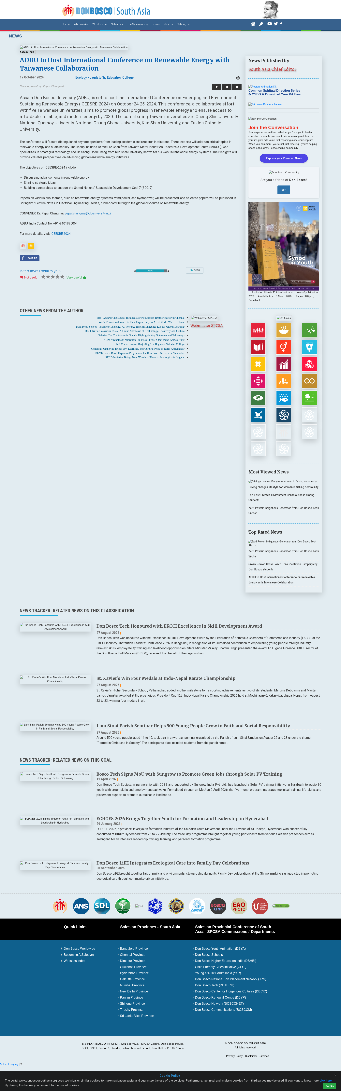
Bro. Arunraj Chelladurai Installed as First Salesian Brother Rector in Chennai (141, 318)
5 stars (62, 276)
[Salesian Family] (122, 906)
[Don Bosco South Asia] (106, 9)
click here (325, 1080)
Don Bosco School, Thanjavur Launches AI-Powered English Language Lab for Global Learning (130, 326)
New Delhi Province (134, 991)
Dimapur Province (132, 960)
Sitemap (264, 1056)
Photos (168, 24)
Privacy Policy (234, 1056)
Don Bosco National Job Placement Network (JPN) (230, 979)
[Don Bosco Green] (280, 906)
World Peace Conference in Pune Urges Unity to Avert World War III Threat (142, 322)
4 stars (57, 276)
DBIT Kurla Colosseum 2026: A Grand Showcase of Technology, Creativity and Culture (135, 331)
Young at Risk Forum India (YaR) (218, 973)
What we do (99, 24)
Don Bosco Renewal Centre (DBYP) (220, 997)
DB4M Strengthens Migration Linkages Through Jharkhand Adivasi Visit (144, 340)
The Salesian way (138, 24)
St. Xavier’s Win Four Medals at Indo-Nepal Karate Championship (165, 678)
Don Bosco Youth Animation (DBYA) (220, 948)
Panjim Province (131, 997)
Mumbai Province (132, 985)
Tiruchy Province (131, 1009)
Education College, (121, 77)
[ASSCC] (155, 906)
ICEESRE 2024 (61, 234)
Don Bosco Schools (209, 954)
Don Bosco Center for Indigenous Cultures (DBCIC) (231, 991)
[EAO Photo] (238, 906)
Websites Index (74, 960)
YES (283, 190)
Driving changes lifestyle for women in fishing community (283, 487)
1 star (43, 276)
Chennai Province (132, 954)
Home (66, 24)
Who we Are (81, 24)
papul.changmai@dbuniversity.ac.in (88, 213)
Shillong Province (132, 1003)
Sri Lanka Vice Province (137, 1015)
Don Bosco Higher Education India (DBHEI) (225, 960)
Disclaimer (251, 1056)
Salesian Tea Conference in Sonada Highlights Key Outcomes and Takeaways (141, 335)
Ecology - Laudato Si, (90, 77)
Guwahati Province (133, 967)
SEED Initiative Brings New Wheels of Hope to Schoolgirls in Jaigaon (145, 357)
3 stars (52, 276)
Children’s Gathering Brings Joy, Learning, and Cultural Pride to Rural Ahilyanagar (138, 348)
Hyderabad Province (134, 973)
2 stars (47, 276)
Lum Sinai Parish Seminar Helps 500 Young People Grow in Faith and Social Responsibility (193, 726)
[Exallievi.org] (176, 906)
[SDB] (60, 906)
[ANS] (81, 906)
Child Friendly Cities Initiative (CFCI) (220, 967)
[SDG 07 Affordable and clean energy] (31, 245)
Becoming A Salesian (79, 954)
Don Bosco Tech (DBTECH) (214, 985)
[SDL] (102, 906)
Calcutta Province (132, 979)
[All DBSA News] (23, 245)
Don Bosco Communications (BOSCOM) (223, 1009)
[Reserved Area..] (261, 23)
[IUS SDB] (259, 906)
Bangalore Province (134, 948)
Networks (117, 24)
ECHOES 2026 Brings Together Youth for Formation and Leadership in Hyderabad (182, 818)
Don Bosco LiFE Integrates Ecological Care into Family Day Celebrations (172, 863)
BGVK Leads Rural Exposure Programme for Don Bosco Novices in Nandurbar (140, 353)
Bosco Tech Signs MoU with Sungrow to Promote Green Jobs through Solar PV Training (189, 774)
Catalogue (183, 24)
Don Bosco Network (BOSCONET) (219, 1003)
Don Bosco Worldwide (79, 948)
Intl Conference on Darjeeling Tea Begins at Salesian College (150, 344)
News (156, 24)
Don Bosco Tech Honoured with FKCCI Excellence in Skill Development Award (179, 626)
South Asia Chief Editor (272, 69)
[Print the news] (238, 78)
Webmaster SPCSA (206, 325)
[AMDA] (197, 906)
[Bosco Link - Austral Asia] (218, 906)
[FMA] (139, 906)
